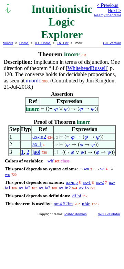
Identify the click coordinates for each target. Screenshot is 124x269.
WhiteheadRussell (87, 68)
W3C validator (109, 214)
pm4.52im (63, 203)
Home (24, 43)
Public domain (75, 214)
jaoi (36, 152)
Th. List (63, 43)
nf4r (86, 203)
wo (7, 174)
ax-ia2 (25, 187)
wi (102, 168)
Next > (114, 10)
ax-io (84, 187)
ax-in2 (39, 137)
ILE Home (43, 43)
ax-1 (37, 144)
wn (86, 168)
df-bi (76, 195)
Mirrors (8, 43)
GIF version (112, 43)
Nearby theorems (107, 15)
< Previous (107, 5)
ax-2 (100, 182)
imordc (33, 80)
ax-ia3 (45, 187)
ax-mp (72, 182)
